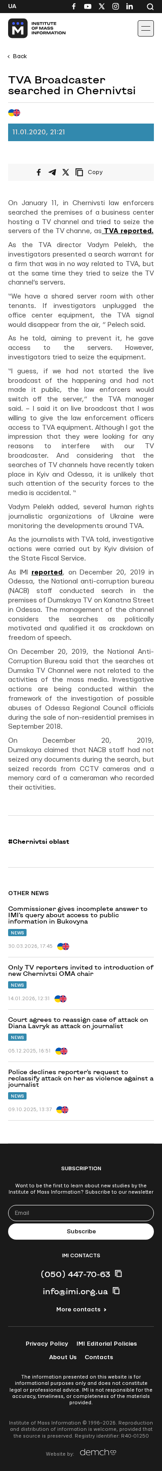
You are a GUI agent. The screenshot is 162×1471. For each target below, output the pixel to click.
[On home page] (27, 28)
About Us (62, 1357)
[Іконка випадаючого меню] (146, 28)
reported (47, 572)
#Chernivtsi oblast (38, 841)
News (17, 932)
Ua (12, 6)
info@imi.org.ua (75, 1291)
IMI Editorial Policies (106, 1344)
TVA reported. (127, 231)
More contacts (78, 1309)
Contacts (99, 1357)
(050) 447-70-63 (75, 1274)
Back (20, 56)
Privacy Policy (47, 1344)
